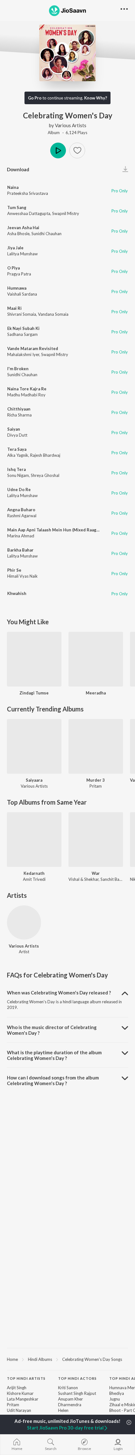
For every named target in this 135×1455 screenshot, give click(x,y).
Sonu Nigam (18, 475)
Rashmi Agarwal (21, 515)
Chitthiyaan (18, 408)
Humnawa (16, 288)
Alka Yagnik (17, 455)
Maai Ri (14, 308)
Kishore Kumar (20, 1393)
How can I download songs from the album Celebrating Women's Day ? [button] (53, 1080)
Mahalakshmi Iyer (23, 354)
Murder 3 (95, 780)
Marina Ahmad (20, 535)
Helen (63, 1410)
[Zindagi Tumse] (34, 659)
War (96, 873)
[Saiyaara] (34, 746)
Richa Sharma (19, 414)
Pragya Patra (19, 273)
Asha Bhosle (18, 233)
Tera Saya (16, 449)
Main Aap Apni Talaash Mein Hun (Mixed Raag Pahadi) (59, 529)
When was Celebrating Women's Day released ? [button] (59, 992)
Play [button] (58, 150)
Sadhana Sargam (22, 334)
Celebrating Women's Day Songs (92, 1359)
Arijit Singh (16, 1387)
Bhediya (116, 1393)
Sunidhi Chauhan (46, 233)
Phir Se (14, 570)
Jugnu (114, 1398)
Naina (13, 187)
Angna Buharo (21, 509)
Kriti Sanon (68, 1387)
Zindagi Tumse (34, 692)
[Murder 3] (95, 746)
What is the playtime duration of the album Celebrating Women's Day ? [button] (54, 1055)
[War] (95, 839)
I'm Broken (18, 368)
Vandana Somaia (53, 314)
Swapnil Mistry (65, 213)
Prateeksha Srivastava (27, 193)
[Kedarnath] (34, 839)
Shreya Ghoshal (45, 475)
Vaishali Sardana (22, 294)
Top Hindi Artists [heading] (26, 1378)
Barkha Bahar (20, 549)
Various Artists (70, 125)
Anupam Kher (70, 1398)
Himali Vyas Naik (22, 576)
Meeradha (96, 692)
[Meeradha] (95, 659)
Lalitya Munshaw (22, 253)
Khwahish (16, 593)
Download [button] (18, 169)
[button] (77, 150)
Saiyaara (34, 780)
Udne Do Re (19, 489)
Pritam (95, 786)
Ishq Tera (16, 469)
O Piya (13, 267)
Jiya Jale (15, 247)
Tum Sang (16, 207)
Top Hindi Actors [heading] (77, 1378)
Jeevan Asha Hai (23, 227)
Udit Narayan (19, 1410)
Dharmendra (69, 1404)
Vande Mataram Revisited (32, 348)
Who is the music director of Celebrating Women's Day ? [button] (52, 1030)
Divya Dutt (17, 435)
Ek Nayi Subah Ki (23, 328)
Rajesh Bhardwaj (45, 455)
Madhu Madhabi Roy (26, 394)
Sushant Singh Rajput (77, 1393)
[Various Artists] (24, 922)
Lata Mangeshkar (22, 1398)
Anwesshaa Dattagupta (28, 213)
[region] (67, 1359)
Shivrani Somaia (21, 314)
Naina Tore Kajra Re (26, 388)
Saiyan (13, 429)
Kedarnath (34, 873)
